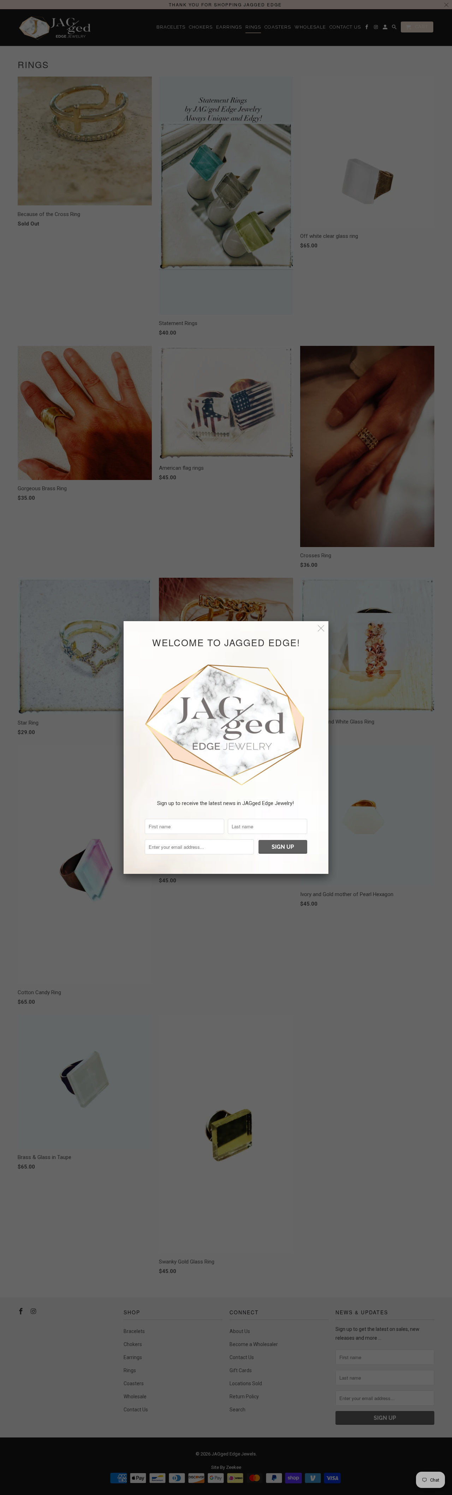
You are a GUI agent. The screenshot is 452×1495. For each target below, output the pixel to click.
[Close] (321, 628)
